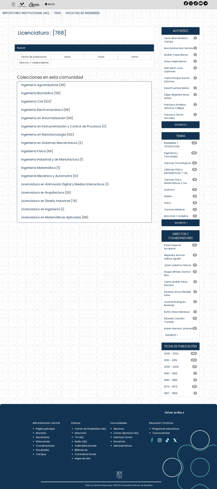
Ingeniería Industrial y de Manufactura (50, 159)
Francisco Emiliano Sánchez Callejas (175, 106)
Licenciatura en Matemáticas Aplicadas (51, 217)
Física (167, 203)
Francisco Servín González (173, 116)
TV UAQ (79, 437)
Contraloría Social (85, 454)
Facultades (42, 450)
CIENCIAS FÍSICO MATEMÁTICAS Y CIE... (176, 171)
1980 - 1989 (170, 380)
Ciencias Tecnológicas (177, 163)
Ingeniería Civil (32, 101)
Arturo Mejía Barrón (175, 61)
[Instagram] (160, 440)
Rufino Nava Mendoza (177, 312)
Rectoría (41, 433)
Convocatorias (161, 433)
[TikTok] (167, 440)
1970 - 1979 (170, 386)
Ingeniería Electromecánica (42, 110)
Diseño (168, 196)
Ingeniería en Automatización (43, 118)
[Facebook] (152, 440)
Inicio (51, 4)
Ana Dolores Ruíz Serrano (178, 48)
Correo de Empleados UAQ (90, 428)
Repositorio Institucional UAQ (26, 13)
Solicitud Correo (123, 437)
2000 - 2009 (171, 367)
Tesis (57, 13)
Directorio (80, 433)
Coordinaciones (45, 445)
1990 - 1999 (170, 373)
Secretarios (42, 437)
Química (169, 189)
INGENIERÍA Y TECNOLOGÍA (171, 144)
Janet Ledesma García (177, 265)
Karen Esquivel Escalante (172, 246)
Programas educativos (165, 428)
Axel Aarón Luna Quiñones (173, 69)
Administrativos (123, 445)
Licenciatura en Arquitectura (42, 192)
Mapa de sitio (83, 458)
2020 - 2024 (171, 353)
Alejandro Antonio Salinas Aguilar (174, 256)
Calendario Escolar (86, 445)
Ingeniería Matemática (38, 168)
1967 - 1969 (170, 393)
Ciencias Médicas (174, 209)
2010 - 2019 (170, 360)
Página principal (45, 428)
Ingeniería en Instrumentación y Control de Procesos (61, 126)
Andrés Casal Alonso (176, 55)
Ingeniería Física (33, 151)
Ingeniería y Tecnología (171, 154)
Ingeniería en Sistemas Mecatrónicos (49, 143)
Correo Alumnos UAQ (126, 433)
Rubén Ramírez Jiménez (178, 328)
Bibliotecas (81, 450)
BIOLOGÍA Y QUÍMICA (176, 216)
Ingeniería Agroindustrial (39, 85)
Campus (41, 454)
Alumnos (119, 428)
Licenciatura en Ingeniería (40, 209)
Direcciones (43, 441)
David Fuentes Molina (176, 88)
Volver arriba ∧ (174, 412)
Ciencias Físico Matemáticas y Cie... (176, 181)
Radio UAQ (81, 441)
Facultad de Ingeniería (83, 13)
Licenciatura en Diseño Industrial (45, 201)
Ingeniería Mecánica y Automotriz (46, 176)
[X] (175, 440)
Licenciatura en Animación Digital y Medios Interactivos (62, 184)
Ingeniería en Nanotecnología (43, 134)
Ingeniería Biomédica (37, 93)
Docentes (119, 441)
